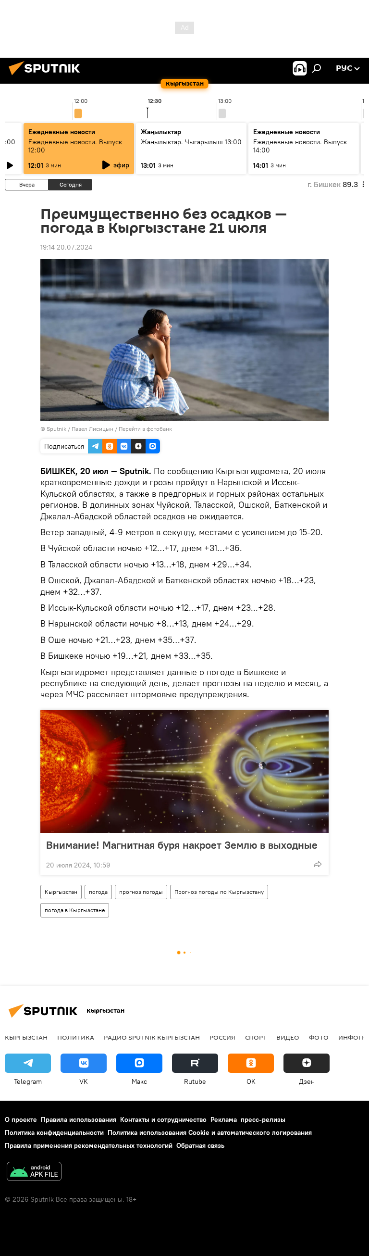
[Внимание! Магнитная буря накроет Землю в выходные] (184, 771)
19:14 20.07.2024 (66, 247)
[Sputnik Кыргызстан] (47, 76)
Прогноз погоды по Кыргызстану (219, 891)
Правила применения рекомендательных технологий (88, 1145)
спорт (256, 1037)
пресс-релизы (263, 1119)
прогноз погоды (141, 891)
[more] (317, 864)
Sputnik (56, 428)
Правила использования (78, 1119)
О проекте (21, 1119)
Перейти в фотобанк (145, 428)
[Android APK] (34, 1172)
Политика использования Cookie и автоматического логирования (210, 1132)
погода (98, 891)
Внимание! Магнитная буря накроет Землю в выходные (182, 845)
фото (319, 1037)
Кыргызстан (61, 891)
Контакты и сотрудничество (163, 1119)
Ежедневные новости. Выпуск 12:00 (75, 146)
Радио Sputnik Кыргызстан (152, 1037)
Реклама (223, 1119)
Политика (75, 1037)
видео (287, 1037)
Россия (222, 1037)
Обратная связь (200, 1145)
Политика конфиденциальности (54, 1132)
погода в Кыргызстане (75, 910)
